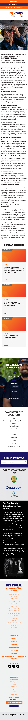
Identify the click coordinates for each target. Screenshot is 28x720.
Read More (6, 279)
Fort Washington (14, 686)
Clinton (14, 684)
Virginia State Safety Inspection (14, 622)
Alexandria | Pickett (14, 681)
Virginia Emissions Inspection (14, 623)
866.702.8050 (13, 4)
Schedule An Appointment (14, 702)
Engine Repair (14, 605)
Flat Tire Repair (14, 606)
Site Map (14, 653)
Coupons (14, 638)
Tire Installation (14, 615)
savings (3, 67)
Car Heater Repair (14, 599)
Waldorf (14, 693)
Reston (14, 689)
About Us (14, 641)
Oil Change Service (14, 611)
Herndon (14, 688)
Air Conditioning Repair (14, 593)
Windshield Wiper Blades (14, 629)
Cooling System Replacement (14, 601)
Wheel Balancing (14, 627)
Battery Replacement (14, 594)
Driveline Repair (14, 603)
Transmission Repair (14, 618)
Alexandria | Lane (14, 679)
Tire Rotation (14, 617)
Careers (14, 644)
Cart (14, 1)
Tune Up (14, 620)
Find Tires (14, 635)
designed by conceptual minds (14, 717)
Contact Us (14, 650)
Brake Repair (14, 596)
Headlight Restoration (14, 608)
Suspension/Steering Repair (14, 613)
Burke (14, 682)
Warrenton (14, 694)
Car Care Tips (14, 647)
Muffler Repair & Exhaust (14, 610)
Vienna (14, 691)
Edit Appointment (14, 705)
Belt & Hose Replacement (14, 598)
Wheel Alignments (14, 625)
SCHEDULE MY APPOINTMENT (13, 7)
